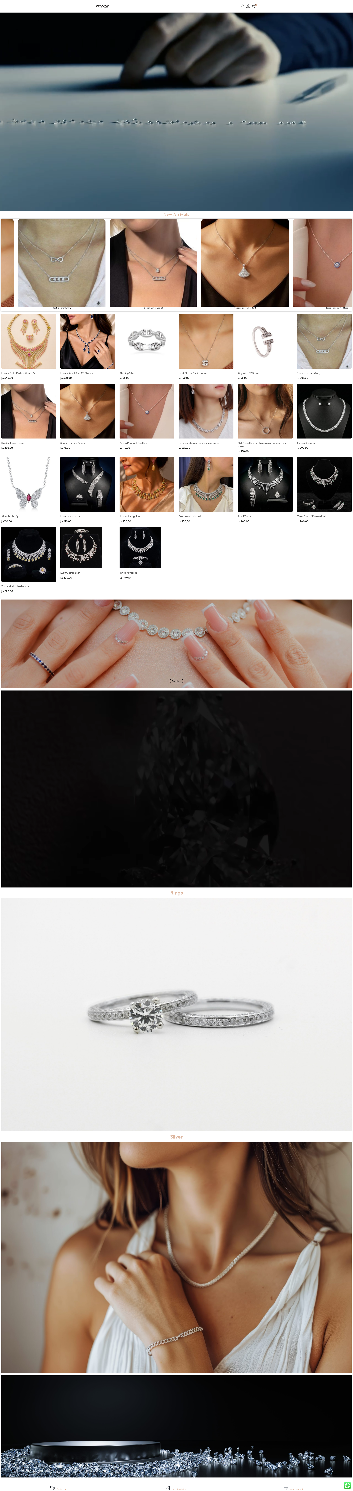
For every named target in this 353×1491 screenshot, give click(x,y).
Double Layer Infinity (62, 308)
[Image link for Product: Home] (61, 263)
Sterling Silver (128, 373)
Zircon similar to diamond (15, 586)
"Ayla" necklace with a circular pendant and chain (262, 444)
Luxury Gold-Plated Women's (18, 373)
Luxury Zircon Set (70, 586)
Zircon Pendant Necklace (134, 443)
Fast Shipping (63, 1489)
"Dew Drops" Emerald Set (311, 516)
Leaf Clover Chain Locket (193, 373)
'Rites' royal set (128, 586)
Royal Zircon (245, 516)
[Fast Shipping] (52, 1488)
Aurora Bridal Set (307, 443)
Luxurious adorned (71, 516)
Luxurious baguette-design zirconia (199, 443)
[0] (253, 6)
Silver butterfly (9, 516)
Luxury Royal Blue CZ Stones (76, 373)
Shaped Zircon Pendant (245, 308)
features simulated (190, 516)
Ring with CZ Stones (249, 373)
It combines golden (130, 516)
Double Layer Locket (153, 308)
